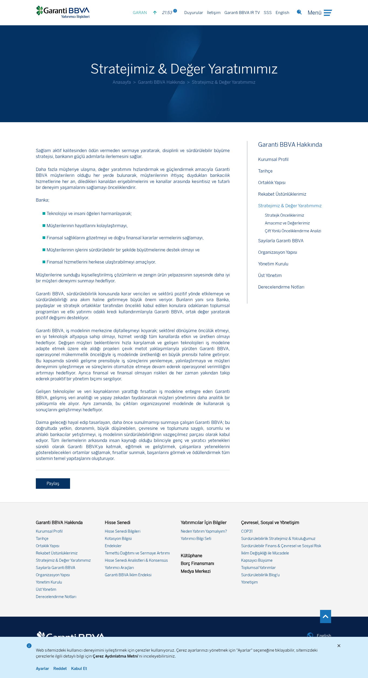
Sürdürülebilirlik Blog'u (260, 575)
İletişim (214, 12)
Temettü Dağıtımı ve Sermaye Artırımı (137, 553)
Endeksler (113, 546)
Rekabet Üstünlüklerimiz (282, 194)
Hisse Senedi (117, 522)
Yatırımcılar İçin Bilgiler (204, 522)
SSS (268, 12)
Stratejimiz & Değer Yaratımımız (290, 205)
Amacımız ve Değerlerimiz (287, 223)
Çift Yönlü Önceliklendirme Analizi (293, 231)
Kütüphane (191, 555)
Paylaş (53, 483)
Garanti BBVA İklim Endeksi (128, 575)
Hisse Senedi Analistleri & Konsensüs (136, 560)
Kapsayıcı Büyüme (257, 560)
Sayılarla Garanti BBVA (281, 240)
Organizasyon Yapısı (277, 252)
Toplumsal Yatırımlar (258, 567)
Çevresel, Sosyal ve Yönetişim (270, 522)
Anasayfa (122, 82)
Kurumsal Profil (273, 159)
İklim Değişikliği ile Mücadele (265, 553)
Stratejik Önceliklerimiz (284, 215)
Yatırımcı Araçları (119, 567)
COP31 (247, 531)
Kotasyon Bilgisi (118, 538)
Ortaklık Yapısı (272, 182)
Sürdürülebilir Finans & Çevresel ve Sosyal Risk (281, 546)
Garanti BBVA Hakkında (161, 82)
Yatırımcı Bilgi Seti (196, 538)
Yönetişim (249, 582)
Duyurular (193, 12)
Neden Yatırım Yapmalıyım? (204, 531)
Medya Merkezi (196, 571)
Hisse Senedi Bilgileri (122, 531)
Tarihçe (265, 171)
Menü (315, 13)
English (282, 12)
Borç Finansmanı (197, 563)
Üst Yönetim (270, 275)
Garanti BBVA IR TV (242, 12)
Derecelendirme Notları (281, 287)
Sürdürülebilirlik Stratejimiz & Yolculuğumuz (278, 538)
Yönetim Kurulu (273, 263)
